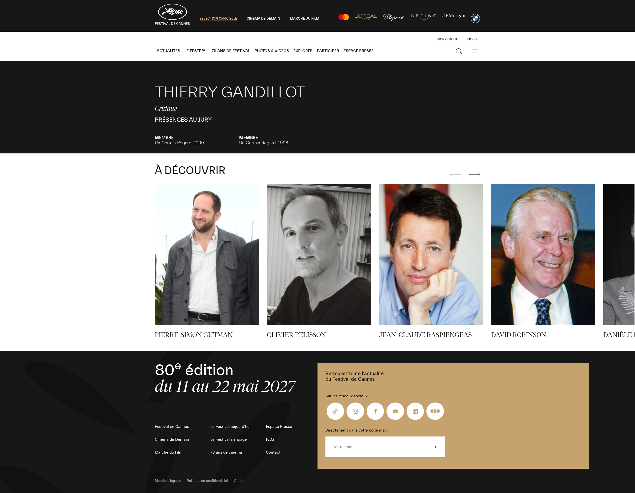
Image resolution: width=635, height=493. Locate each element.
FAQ (270, 439)
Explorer (303, 51)
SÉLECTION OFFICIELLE (218, 19)
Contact (273, 452)
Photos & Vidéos (271, 51)
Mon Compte (447, 39)
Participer (328, 51)
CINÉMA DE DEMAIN (263, 19)
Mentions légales (168, 481)
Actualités (168, 51)
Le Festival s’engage (228, 439)
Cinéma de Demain (172, 439)
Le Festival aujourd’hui (230, 426)
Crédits (239, 481)
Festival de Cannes (172, 426)
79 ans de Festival (231, 51)
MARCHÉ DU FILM (304, 19)
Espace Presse (359, 51)
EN (476, 39)
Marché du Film (169, 452)
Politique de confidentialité (207, 481)
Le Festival (196, 51)
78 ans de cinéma (226, 452)
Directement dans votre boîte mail (356, 430)
